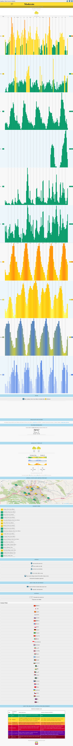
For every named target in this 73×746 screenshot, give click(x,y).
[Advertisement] (34, 409)
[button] (31, 490)
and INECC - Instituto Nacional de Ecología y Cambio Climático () (53, 422)
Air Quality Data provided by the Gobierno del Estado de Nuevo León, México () (20, 422)
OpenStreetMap (66, 503)
